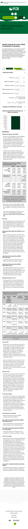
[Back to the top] (15, 524)
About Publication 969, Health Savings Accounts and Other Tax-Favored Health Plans (14, 214)
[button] (14, 72)
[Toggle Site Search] (15, 14)
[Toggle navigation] (12, 14)
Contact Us (14, 515)
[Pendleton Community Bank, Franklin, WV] (14, 8)
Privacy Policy (14, 517)
